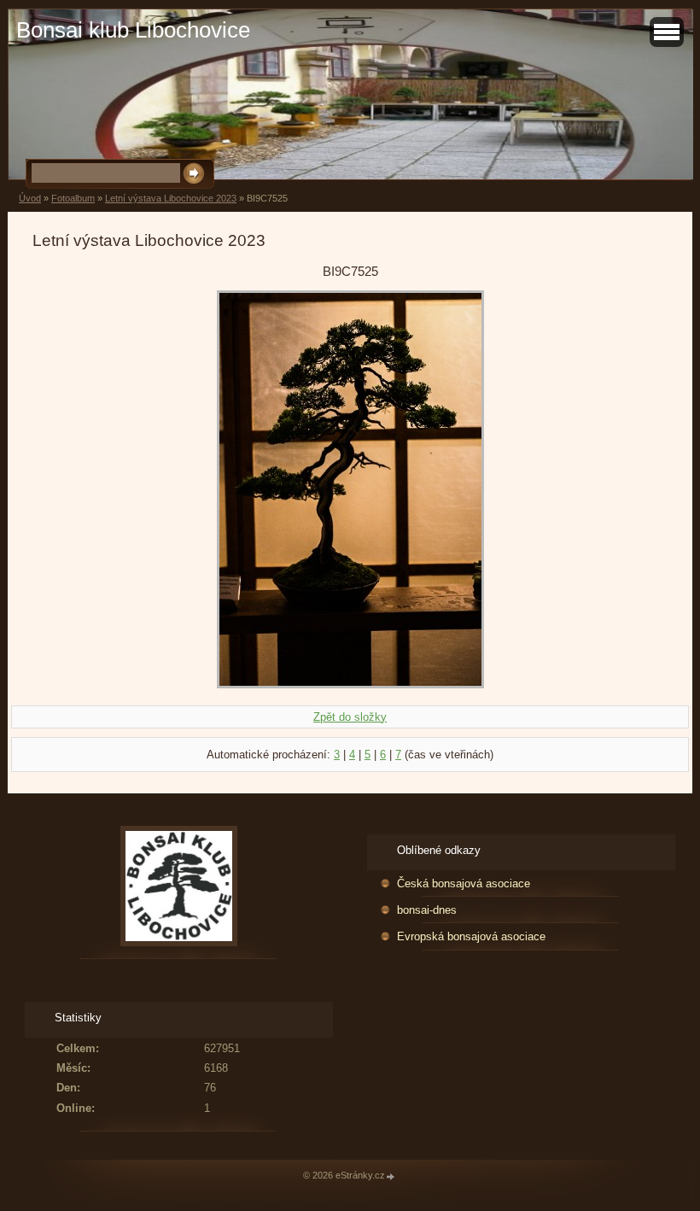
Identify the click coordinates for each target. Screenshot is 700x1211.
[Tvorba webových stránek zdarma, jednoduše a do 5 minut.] (391, 1176)
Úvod (30, 198)
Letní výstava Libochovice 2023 (170, 198)
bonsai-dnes (427, 910)
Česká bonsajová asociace (463, 883)
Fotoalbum (73, 198)
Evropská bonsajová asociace (471, 936)
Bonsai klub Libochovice (133, 30)
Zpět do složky (350, 717)
